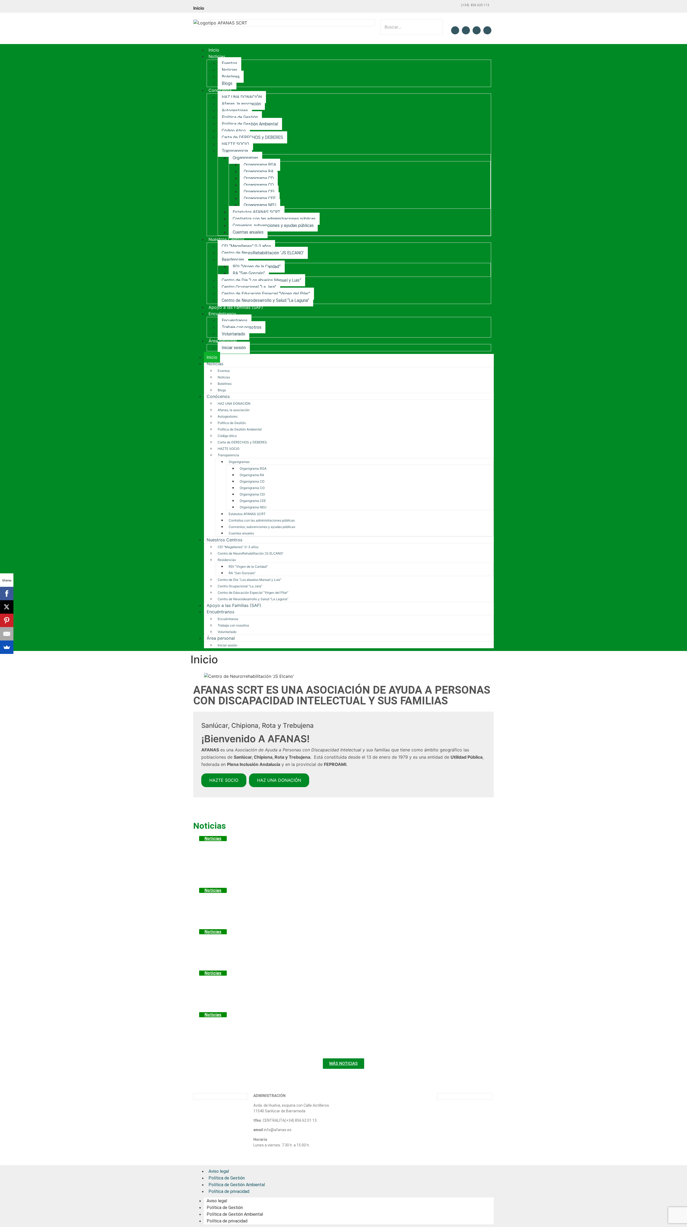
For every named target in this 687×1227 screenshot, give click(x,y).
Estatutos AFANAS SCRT (256, 212)
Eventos (229, 63)
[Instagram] (477, 30)
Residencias (233, 259)
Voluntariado (233, 333)
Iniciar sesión (234, 347)
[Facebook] (455, 30)
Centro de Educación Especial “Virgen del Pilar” (266, 293)
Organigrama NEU (260, 205)
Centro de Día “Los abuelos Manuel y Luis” (261, 280)
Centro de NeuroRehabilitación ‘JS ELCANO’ (263, 252)
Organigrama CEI (259, 191)
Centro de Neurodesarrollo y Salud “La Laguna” (265, 300)
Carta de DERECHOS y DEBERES (252, 137)
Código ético (234, 130)
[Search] (387, 39)
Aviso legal (217, 1200)
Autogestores (235, 110)
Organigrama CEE (260, 198)
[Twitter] (466, 30)
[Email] (6, 633)
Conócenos (220, 90)
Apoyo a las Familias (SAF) (236, 307)
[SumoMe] (6, 647)
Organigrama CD (259, 178)
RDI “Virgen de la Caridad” (257, 266)
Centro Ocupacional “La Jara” (249, 286)
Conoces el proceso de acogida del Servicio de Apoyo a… (302, 901)
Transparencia (235, 150)
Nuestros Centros (226, 239)
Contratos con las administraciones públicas (274, 218)
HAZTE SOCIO (235, 144)
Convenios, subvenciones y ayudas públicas (273, 225)
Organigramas (245, 157)
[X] (6, 607)
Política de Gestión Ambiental (250, 123)
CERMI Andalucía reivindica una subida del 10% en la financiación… (322, 984)
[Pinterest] (6, 620)
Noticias (217, 56)
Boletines (231, 76)
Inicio (214, 50)
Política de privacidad (229, 1191)
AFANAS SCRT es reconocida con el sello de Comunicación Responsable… (335, 1025)
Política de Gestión (240, 117)
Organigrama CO (259, 184)
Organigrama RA (258, 171)
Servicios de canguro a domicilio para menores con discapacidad (317, 942)
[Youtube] (487, 30)
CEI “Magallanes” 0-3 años (246, 246)
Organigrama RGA (260, 164)
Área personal (223, 340)
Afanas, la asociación (241, 103)
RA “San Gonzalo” (249, 273)
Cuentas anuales (248, 232)
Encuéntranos (222, 313)
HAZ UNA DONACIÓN (242, 97)
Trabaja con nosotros (241, 327)
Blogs (227, 83)
